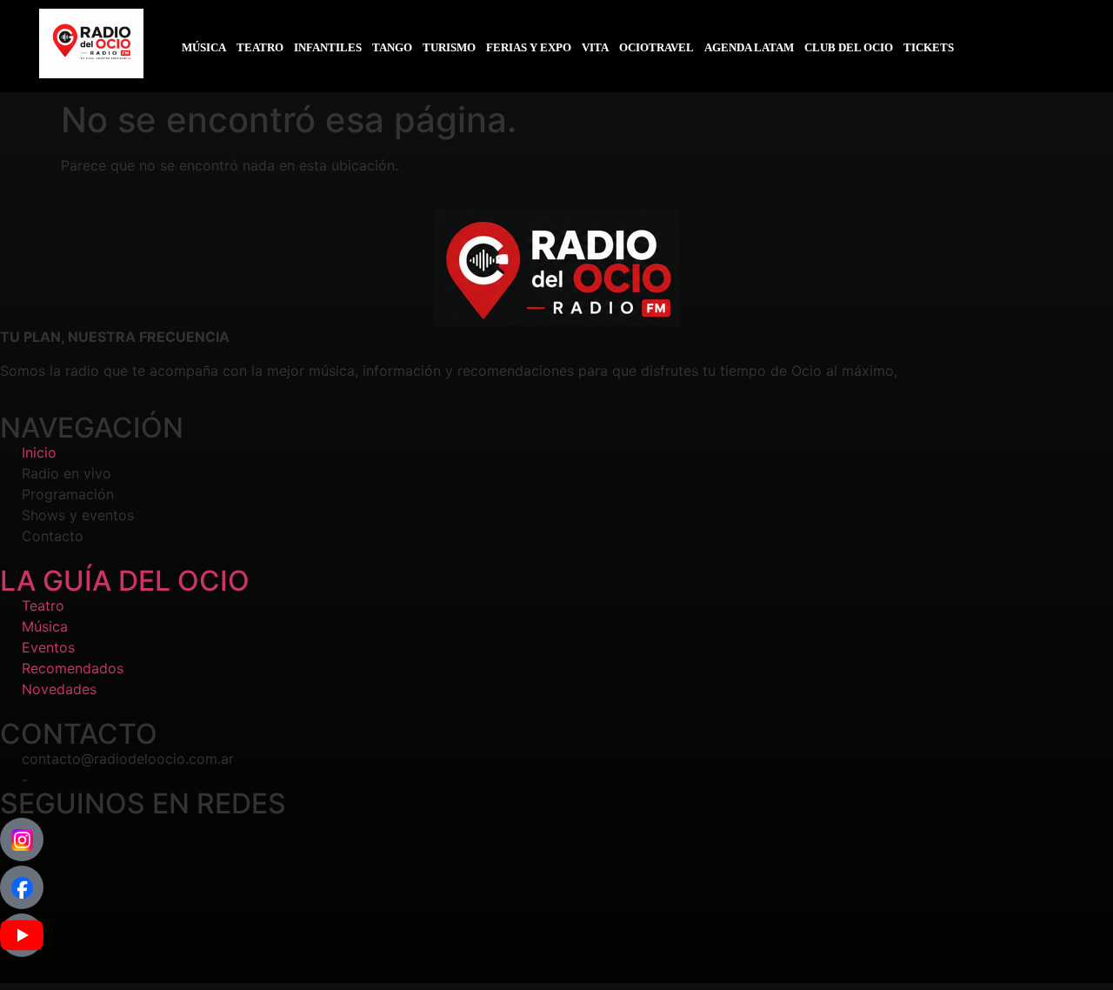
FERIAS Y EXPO (528, 47)
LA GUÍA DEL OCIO (125, 581)
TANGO (392, 47)
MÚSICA (204, 47)
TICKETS (928, 47)
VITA (595, 47)
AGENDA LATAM (749, 47)
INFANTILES (328, 47)
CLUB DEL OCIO (848, 47)
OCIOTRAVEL (656, 47)
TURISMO (449, 47)
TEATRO (260, 47)
